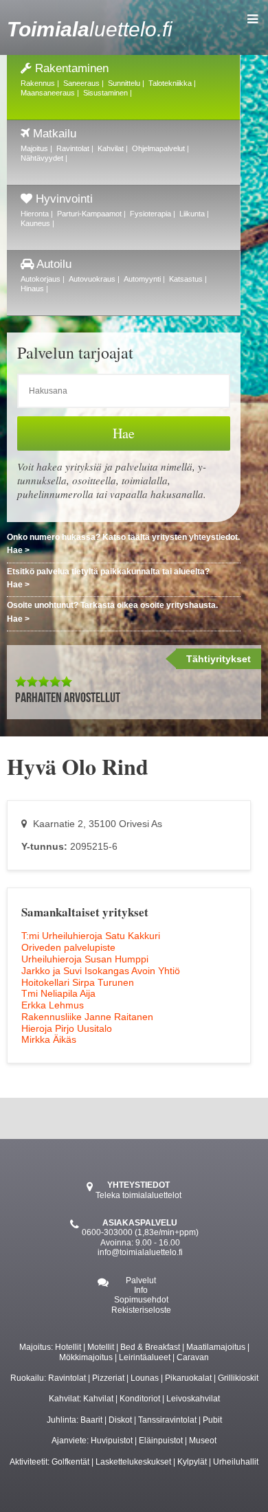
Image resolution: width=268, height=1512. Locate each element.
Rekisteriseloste (141, 1310)
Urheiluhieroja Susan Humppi (84, 959)
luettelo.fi (89, 29)
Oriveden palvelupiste (68, 947)
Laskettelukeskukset (133, 1462)
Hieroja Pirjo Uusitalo (66, 1028)
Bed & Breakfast (150, 1347)
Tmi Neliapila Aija (58, 993)
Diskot (120, 1420)
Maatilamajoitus (215, 1347)
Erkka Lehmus (52, 1005)
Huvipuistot (112, 1440)
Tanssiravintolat (167, 1420)
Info (141, 1290)
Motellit (100, 1347)
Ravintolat (67, 1378)
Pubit (212, 1420)
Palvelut (141, 1280)
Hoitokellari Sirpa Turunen (77, 982)
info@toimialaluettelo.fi (140, 1252)
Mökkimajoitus (86, 1357)
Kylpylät (192, 1462)
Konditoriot (140, 1398)
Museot (202, 1440)
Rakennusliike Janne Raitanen (87, 1016)
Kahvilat (98, 1398)
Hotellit (68, 1347)
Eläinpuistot (161, 1440)
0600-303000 (107, 1232)
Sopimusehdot (141, 1300)
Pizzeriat (108, 1378)
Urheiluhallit (235, 1462)
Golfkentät (70, 1462)
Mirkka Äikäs (48, 1039)
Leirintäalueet (144, 1357)
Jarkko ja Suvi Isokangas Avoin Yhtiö (100, 970)
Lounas (145, 1378)
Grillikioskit (238, 1378)
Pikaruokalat (188, 1378)
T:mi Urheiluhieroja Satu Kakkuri (90, 935)
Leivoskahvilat (193, 1398)
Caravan (193, 1357)
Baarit (91, 1420)
